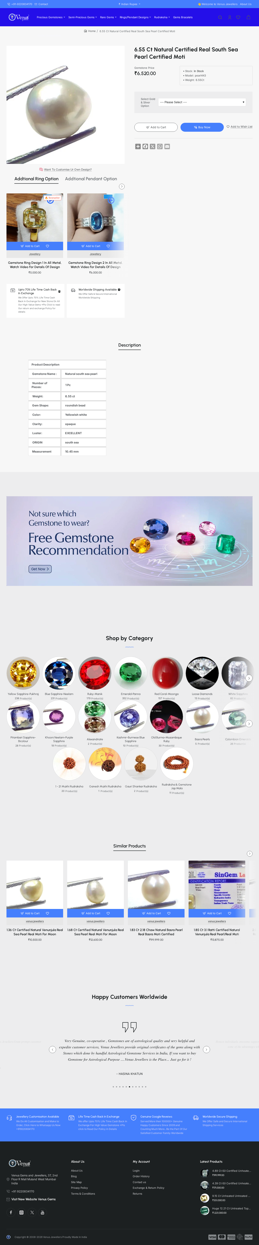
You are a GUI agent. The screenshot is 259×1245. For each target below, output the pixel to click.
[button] (30, 246)
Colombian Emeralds (238, 739)
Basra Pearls (202, 739)
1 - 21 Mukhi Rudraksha (69, 786)
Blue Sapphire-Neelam (59, 694)
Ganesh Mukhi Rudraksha (105, 786)
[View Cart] (248, 17)
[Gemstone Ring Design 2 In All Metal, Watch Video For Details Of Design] (95, 221)
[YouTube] (42, 1212)
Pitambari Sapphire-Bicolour (23, 739)
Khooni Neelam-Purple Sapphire (59, 739)
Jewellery (34, 254)
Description (129, 345)
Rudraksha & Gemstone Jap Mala (177, 786)
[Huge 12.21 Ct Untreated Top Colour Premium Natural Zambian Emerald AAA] (204, 1210)
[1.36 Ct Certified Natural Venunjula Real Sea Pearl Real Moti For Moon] (34, 889)
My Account (141, 1161)
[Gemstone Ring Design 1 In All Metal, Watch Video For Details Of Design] (34, 221)
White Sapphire (238, 694)
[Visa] (212, 1237)
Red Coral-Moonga (166, 694)
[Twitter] (32, 1212)
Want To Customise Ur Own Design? (68, 169)
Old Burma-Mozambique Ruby (166, 739)
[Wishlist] (238, 17)
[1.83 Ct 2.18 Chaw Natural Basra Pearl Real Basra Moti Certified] (156, 889)
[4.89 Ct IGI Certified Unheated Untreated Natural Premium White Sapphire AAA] (204, 1173)
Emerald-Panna (130, 694)
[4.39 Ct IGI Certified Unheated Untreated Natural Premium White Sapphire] (204, 1185)
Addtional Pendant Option (91, 178)
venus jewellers (35, 921)
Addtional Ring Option (36, 178)
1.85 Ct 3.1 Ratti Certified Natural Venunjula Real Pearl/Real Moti (217, 932)
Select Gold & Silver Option (148, 102)
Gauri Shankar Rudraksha (141, 786)
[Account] (230, 17)
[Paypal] (249, 1237)
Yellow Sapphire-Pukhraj (23, 694)
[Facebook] (10, 1212)
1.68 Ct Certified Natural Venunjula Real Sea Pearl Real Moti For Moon (95, 932)
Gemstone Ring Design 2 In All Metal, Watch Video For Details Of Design (95, 265)
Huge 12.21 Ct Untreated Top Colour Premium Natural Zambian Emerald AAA (231, 1208)
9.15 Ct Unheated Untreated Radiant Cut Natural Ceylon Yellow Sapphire (231, 1195)
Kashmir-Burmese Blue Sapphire (131, 739)
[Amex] (231, 1237)
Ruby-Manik (94, 694)
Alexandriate (95, 739)
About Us (77, 1161)
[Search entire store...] (220, 17)
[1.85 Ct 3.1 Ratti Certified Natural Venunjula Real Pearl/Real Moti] (217, 889)
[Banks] (240, 1237)
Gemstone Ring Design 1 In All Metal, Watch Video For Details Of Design (35, 265)
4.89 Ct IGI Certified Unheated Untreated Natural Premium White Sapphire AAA (231, 1170)
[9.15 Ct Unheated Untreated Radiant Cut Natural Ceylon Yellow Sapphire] (204, 1198)
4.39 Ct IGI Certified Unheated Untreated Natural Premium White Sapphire (231, 1183)
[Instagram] (21, 1212)
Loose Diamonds (202, 694)
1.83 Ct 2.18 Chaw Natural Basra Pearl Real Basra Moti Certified (156, 932)
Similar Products (129, 846)
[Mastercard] (222, 1237)
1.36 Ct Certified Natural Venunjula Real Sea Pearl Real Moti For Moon (35, 932)
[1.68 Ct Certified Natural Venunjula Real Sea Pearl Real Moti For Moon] (95, 889)
